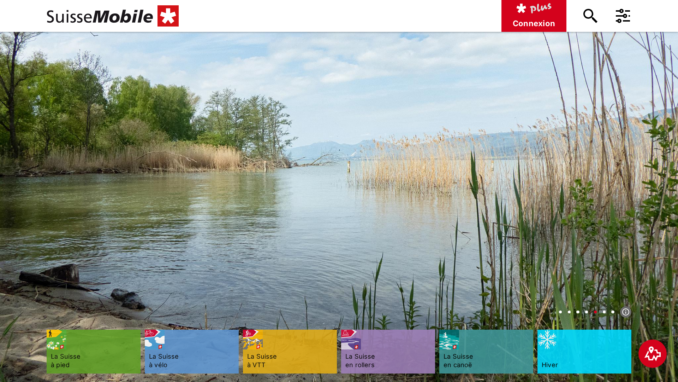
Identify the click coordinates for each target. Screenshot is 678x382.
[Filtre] (622, 15)
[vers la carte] (652, 354)
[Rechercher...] (590, 15)
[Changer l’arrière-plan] (560, 312)
